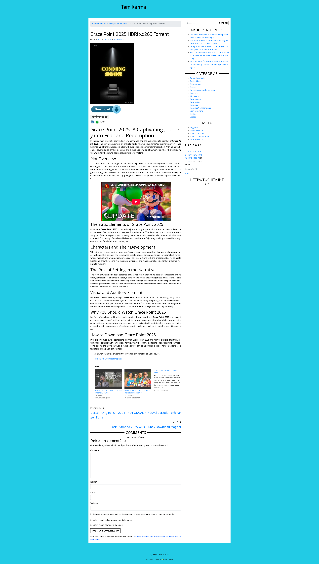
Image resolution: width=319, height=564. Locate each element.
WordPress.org (197, 139)
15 (201, 154)
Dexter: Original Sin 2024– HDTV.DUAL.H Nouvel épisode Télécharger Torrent (135, 415)
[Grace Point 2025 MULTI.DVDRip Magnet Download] (108, 379)
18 (191, 158)
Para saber (195, 102)
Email (93, 492)
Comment (94, 450)
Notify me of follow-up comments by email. (112, 520)
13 (196, 154)
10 (189, 154)
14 (199, 154)
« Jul (187, 173)
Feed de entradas (198, 133)
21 (199, 158)
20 (196, 158)
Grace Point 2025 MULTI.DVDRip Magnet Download (108, 391)
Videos (193, 117)
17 (189, 158)
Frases (193, 87)
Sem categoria (119, 39)
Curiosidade (195, 81)
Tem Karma (133, 7)
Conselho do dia (197, 78)
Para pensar (195, 99)
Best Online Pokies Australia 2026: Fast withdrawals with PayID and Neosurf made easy (209, 55)
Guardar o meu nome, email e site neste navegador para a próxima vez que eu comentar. (133, 514)
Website (94, 503)
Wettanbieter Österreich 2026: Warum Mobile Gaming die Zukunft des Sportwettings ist (209, 64)
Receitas (194, 105)
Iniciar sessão (196, 130)
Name (93, 481)
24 (189, 161)
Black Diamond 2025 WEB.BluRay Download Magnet (145, 427)
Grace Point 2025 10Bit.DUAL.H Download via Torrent (137, 391)
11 (191, 154)
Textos (193, 114)
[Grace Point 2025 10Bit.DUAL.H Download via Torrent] (137, 379)
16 (186, 158)
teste (99, 39)
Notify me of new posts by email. (107, 525)
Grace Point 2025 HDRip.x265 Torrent (109, 23)
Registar (194, 127)
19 (194, 158)
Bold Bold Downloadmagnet (108, 358)
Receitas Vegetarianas (200, 108)
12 (194, 154)
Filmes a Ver (195, 84)
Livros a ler (195, 96)
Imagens (194, 93)
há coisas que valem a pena (202, 90)
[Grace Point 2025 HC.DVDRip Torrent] (168, 380)
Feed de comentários (199, 136)
